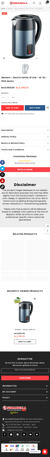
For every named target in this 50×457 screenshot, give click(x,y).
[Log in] (40, 3)
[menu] (2, 3)
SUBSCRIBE (25, 378)
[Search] (34, 3)
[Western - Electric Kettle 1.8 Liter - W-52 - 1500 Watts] (25, 312)
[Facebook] (4, 434)
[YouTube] (30, 434)
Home (3, 9)
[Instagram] (11, 434)
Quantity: (5, 93)
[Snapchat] (24, 434)
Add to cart (12, 108)
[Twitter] (37, 434)
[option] (25, 36)
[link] (13, 273)
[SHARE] (47, 108)
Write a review (25, 169)
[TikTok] (17, 434)
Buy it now (35, 108)
